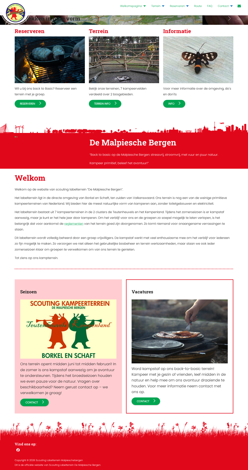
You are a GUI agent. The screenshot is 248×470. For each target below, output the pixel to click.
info (171, 104)
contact (31, 402)
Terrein (155, 6)
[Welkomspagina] (144, 6)
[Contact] (231, 6)
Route (198, 6)
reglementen (73, 224)
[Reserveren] (187, 6)
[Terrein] (162, 6)
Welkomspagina (131, 6)
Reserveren (177, 6)
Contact (223, 6)
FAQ (209, 6)
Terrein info (102, 104)
